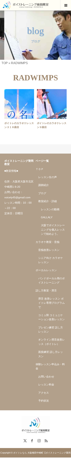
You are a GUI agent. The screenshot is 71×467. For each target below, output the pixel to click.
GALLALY (46, 217)
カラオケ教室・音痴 (47, 241)
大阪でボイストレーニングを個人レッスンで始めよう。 (53, 229)
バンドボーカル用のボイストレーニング (51, 280)
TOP (5, 63)
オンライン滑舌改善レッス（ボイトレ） (51, 341)
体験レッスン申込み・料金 (50, 366)
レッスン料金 (46, 384)
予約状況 (43, 400)
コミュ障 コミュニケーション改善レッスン (51, 317)
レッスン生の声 (47, 177)
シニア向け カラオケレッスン (50, 260)
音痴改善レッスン (48, 249)
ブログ (42, 193)
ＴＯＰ (40, 169)
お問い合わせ (46, 376)
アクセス (43, 392)
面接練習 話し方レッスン (50, 354)
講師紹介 (43, 185)
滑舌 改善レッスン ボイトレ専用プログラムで (51, 303)
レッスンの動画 (50, 209)
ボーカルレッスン (46, 270)
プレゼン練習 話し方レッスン (50, 329)
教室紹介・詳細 (47, 201)
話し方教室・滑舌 (46, 290)
